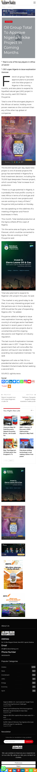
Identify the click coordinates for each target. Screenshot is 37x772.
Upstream (8, 21)
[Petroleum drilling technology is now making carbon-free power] (27, 443)
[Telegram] (18, 381)
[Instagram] (25, 381)
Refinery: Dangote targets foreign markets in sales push (28, 399)
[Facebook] (3, 381)
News (3, 671)
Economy (4, 687)
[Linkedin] (10, 381)
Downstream (5, 675)
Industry (3, 667)
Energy (3, 683)
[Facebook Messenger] (14, 381)
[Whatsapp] (21, 381)
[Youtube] (29, 381)
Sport (3, 691)
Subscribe (29, 741)
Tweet (4, 386)
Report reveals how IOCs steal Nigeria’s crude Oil (8, 399)
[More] (9, 386)
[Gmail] (33, 381)
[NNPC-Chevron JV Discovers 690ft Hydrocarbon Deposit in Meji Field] (27, 421)
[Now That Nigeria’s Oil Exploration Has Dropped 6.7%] (10, 443)
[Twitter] (7, 381)
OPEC (3, 679)
